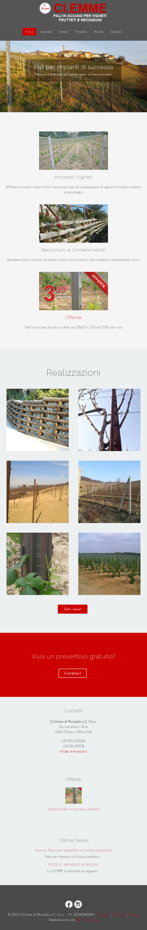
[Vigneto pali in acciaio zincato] (109, 492)
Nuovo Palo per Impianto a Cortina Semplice (73, 850)
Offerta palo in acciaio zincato (73, 809)
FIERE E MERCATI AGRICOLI (73, 865)
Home (29, 32)
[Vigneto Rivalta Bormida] (109, 564)
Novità (99, 32)
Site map (119, 914)
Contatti (116, 32)
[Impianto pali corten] (38, 492)
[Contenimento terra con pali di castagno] (38, 420)
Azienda (46, 32)
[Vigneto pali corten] (109, 420)
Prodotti (81, 32)
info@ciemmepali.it (73, 751)
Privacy (134, 914)
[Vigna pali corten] (38, 564)
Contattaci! (72, 673)
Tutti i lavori (73, 609)
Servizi (63, 32)
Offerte (73, 317)
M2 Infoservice (87, 920)
